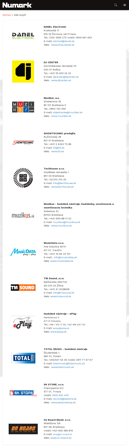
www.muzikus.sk (61, 225)
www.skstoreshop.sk (63, 402)
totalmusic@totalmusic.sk (69, 363)
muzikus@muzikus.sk (66, 222)
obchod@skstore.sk (64, 398)
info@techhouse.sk (64, 183)
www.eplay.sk (58, 331)
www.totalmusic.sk (62, 367)
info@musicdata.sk (65, 257)
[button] (17, 5)
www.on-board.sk (60, 437)
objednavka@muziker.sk (67, 112)
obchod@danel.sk (63, 41)
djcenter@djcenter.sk (66, 76)
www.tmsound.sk (60, 296)
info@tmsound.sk (63, 292)
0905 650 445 (60, 395)
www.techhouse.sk (62, 186)
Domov (7, 14)
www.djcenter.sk (61, 80)
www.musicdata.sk (61, 260)
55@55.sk (58, 147)
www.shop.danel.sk (62, 44)
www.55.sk (57, 151)
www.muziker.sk (61, 115)
